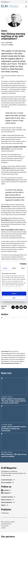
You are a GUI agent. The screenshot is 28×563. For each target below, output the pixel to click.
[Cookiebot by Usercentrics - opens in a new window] (20, 264)
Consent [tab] (5, 268)
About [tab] (23, 268)
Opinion (4, 31)
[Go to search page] (26, 2)
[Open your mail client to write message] (25, 307)
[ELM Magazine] (9, 6)
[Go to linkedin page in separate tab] (17, 307)
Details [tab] (14, 268)
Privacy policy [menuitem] (5, 526)
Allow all (14, 293)
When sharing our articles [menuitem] (8, 522)
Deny (14, 298)
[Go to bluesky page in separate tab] (21, 307)
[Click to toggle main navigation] (26, 6)
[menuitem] (8, 497)
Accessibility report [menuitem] (6, 524)
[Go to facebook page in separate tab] (13, 307)
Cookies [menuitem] (3, 528)
